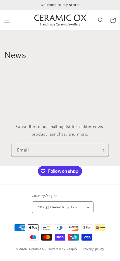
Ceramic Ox (38, 249)
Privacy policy (93, 249)
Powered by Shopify (62, 249)
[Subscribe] (102, 150)
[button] (7, 20)
